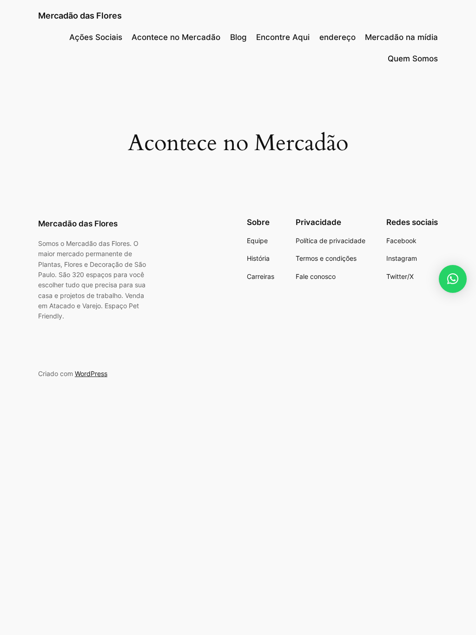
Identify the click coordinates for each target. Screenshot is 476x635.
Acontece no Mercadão (176, 37)
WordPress (91, 373)
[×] (453, 279)
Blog (238, 37)
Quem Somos (413, 58)
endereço (337, 37)
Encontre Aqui (283, 37)
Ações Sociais (95, 37)
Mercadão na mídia (401, 37)
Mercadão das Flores (80, 15)
